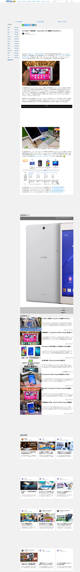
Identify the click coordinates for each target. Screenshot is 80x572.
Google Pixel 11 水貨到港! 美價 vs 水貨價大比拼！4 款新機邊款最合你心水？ (28, 564)
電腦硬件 (30, 440)
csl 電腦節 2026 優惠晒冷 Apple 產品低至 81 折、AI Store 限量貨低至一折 (46, 452)
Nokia (8, 43)
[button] (71, 1)
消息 (15, 27)
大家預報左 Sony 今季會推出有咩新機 (35, 54)
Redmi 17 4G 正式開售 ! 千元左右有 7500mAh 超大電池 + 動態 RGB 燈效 (64, 524)
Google (30, 551)
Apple (8, 27)
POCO (8, 48)
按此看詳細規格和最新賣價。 (58, 187)
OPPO (8, 45)
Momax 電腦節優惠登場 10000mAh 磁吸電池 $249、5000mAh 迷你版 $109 (27, 524)
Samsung (9, 50)
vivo (8, 55)
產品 (17, 27)
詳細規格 (63, 310)
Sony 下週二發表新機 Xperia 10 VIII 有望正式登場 (64, 564)
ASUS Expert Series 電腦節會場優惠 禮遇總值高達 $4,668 (28, 452)
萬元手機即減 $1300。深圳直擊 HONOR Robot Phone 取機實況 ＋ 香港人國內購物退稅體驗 (46, 524)
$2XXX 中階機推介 (18, 21)
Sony (8, 52)
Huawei (9, 36)
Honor (8, 32)
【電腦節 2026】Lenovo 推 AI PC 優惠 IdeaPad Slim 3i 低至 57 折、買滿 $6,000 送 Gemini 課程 (46, 564)
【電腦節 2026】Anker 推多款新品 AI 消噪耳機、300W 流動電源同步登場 (64, 452)
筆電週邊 (66, 440)
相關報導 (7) (63, 312)
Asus (8, 29)
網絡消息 (48, 511)
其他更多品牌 (10, 59)
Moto (8, 41)
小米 (8, 57)
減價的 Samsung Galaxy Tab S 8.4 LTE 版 (42, 156)
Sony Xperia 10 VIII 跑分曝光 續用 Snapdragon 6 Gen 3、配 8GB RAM (46, 492)
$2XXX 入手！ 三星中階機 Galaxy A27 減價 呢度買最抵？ (64, 492)
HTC (8, 34)
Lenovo (9, 39)
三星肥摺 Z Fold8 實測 (61, 21)
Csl (47, 440)
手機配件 (30, 511)
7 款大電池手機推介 (40, 21)
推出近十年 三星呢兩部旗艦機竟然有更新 (28, 492)
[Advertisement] (46, 44)
